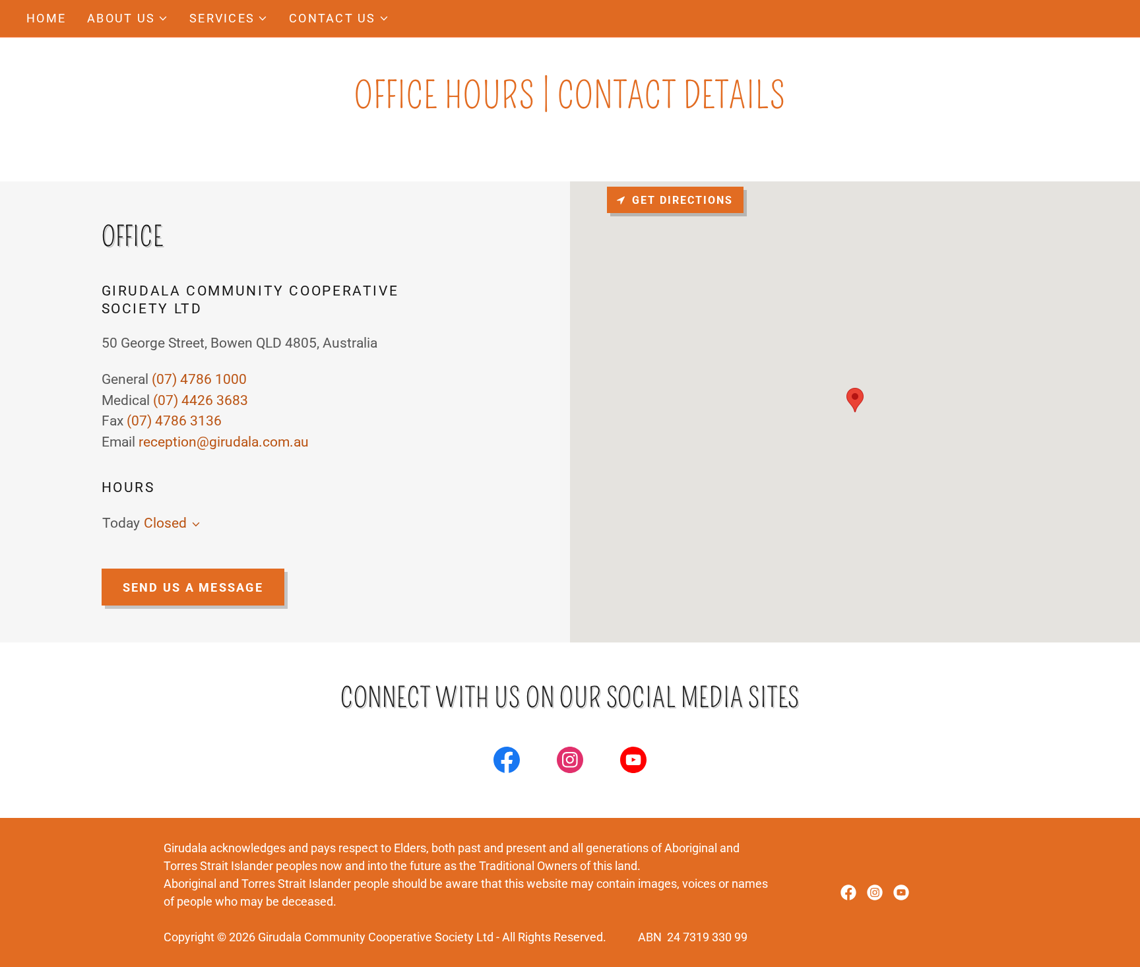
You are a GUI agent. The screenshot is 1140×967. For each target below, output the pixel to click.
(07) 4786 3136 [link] (174, 421)
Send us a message (193, 587)
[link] (506, 762)
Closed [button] (165, 523)
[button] (127, 18)
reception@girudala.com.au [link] (224, 442)
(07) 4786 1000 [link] (199, 379)
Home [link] (46, 18)
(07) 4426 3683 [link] (200, 400)
